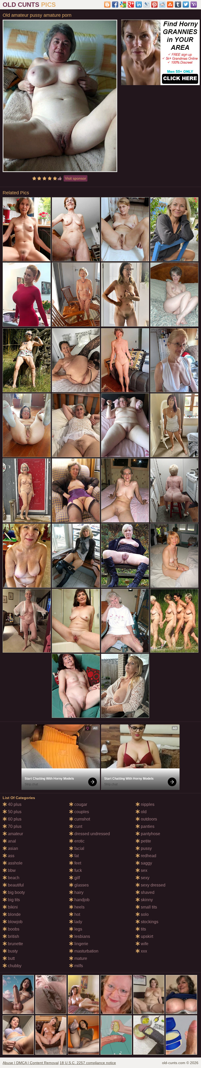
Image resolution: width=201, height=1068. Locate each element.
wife (144, 944)
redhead (148, 856)
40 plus (14, 804)
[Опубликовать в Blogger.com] (107, 4)
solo (144, 914)
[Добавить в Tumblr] (178, 4)
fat (76, 856)
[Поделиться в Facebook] (115, 4)
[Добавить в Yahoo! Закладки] (194, 4)
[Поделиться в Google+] (131, 4)
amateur (15, 834)
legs (77, 929)
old (143, 812)
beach (13, 878)
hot (76, 914)
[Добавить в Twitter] (186, 4)
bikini (12, 907)
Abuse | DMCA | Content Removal (31, 1063)
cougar (80, 804)
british (13, 936)
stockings (149, 922)
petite (145, 841)
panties (147, 826)
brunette (15, 944)
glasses (81, 885)
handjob (81, 900)
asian (12, 848)
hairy (78, 892)
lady (77, 922)
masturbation (85, 951)
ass (10, 856)
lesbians (81, 936)
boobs (13, 929)
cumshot (81, 819)
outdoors (148, 819)
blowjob (15, 922)
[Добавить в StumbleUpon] (170, 4)
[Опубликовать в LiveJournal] (146, 4)
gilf (76, 878)
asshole (15, 863)
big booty (16, 892)
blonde (14, 914)
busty (12, 951)
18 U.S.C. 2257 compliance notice (88, 1063)
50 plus (14, 812)
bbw (11, 870)
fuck (77, 870)
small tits (148, 907)
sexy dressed (152, 885)
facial (78, 848)
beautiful (15, 885)
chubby (14, 966)
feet (77, 863)
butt (11, 958)
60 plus (14, 819)
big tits (13, 900)
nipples (147, 804)
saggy (146, 863)
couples (81, 812)
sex (143, 870)
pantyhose (150, 834)
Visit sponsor (75, 178)
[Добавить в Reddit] (162, 4)
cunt (77, 826)
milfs (78, 966)
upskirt (146, 936)
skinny (146, 900)
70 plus (14, 826)
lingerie (80, 944)
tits (143, 929)
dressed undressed (91, 834)
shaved (147, 892)
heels (79, 907)
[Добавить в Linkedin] (139, 4)
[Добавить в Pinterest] (154, 4)
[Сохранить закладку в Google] (123, 4)
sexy (144, 878)
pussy (146, 848)
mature (80, 958)
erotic (79, 841)
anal (11, 841)
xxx (143, 951)
